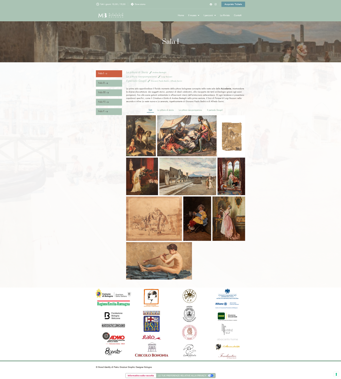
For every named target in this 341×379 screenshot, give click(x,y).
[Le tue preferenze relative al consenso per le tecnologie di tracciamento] (336, 374)
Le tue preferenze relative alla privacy (182, 375)
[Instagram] (215, 4)
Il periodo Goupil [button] (215, 110)
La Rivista (225, 15)
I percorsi (208, 15)
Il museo (192, 15)
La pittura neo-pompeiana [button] (190, 110)
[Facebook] (211, 4)
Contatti (238, 15)
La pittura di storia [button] (165, 110)
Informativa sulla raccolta (141, 375)
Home (181, 15)
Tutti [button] (150, 110)
